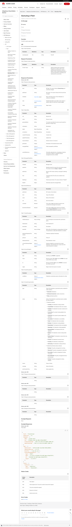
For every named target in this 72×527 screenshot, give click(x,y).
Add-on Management (10, 133)
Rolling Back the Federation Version (11, 131)
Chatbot (22, 518)
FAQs (5, 153)
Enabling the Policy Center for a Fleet (11, 61)
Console (56, 3)
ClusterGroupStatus (38, 105)
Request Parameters (26, 30)
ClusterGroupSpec (37, 101)
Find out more (46, 525)
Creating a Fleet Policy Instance (12, 70)
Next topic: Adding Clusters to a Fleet (28, 505)
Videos (5, 155)
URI (23, 27)
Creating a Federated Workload (12, 120)
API (5, 44)
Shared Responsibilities (9, 164)
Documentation (49, 3)
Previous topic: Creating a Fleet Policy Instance (31, 503)
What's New (6, 19)
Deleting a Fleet (11, 67)
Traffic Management (10, 138)
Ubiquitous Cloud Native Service (32, 11)
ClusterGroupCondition (38, 277)
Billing (5, 26)
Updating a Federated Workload (12, 127)
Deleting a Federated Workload (12, 124)
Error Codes (25, 499)
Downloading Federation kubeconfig (12, 113)
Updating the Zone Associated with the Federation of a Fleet (12, 87)
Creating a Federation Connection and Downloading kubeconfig (12, 105)
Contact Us (42, 3)
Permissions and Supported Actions (10, 148)
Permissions (6, 173)
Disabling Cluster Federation (11, 97)
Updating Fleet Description (11, 79)
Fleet (7, 48)
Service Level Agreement (9, 166)
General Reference (8, 159)
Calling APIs (7, 42)
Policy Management (10, 136)
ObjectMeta (36, 96)
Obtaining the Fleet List (12, 90)
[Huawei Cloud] (8, 3)
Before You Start (8, 37)
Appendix (7, 150)
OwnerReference (37, 153)
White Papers (7, 168)
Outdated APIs (8, 145)
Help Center (22, 11)
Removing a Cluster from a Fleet (11, 55)
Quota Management (10, 140)
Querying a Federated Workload (12, 117)
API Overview (7, 39)
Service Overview (8, 24)
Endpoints (6, 170)
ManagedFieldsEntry (38, 147)
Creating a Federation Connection (12, 110)
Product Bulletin (7, 21)
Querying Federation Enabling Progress (12, 100)
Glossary (6, 161)
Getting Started (7, 28)
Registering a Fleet (11, 57)
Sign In (60, 3)
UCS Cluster (8, 46)
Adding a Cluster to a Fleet (12, 51)
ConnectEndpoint (37, 244)
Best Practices (7, 33)
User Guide (6, 30)
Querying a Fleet (11, 73)
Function (24, 24)
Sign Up (67, 3)
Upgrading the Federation (10, 83)
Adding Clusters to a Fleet (12, 76)
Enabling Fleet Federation (10, 93)
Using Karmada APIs (9, 142)
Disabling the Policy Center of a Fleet (12, 64)
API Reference (7, 35)
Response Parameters (26, 32)
